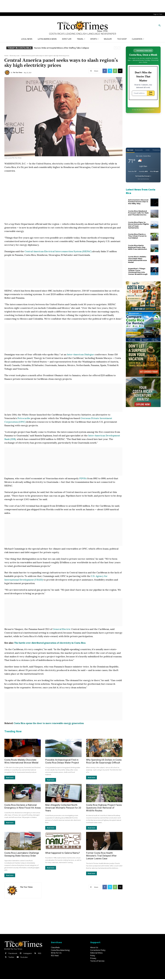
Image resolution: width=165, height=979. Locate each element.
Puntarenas (156, 150)
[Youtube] (17, 957)
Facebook (12, 953)
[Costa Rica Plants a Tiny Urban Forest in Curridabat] (154, 237)
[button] (159, 25)
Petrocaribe (23, 418)
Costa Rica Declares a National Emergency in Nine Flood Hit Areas (22, 806)
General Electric (62, 629)
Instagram (27, 953)
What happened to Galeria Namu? (62, 853)
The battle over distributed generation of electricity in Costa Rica (50, 642)
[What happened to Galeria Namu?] (63, 841)
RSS (39, 953)
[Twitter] (110, 71)
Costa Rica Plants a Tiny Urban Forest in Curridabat (137, 236)
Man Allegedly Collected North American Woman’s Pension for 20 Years (63, 808)
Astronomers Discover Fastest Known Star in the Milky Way (138, 202)
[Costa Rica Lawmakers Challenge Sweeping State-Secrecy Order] (22, 841)
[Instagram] (20, 953)
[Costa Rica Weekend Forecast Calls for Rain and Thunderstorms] (154, 214)
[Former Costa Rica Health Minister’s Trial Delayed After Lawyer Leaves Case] (104, 841)
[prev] (115, 47)
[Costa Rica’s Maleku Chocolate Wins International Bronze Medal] (22, 748)
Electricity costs (14, 56)
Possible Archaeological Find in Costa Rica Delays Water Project (62, 761)
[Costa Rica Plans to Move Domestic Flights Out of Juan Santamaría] (154, 225)
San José (130, 150)
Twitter (11, 957)
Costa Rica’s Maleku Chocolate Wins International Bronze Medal (21, 761)
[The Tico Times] (7, 72)
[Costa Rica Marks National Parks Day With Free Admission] (154, 248)
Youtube (24, 957)
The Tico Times (17, 72)
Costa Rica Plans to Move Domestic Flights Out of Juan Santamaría (138, 225)
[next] (119, 47)
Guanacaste (139, 150)
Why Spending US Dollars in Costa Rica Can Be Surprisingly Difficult (103, 761)
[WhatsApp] (115, 71)
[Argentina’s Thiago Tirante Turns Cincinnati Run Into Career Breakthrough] (154, 271)
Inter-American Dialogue (80, 354)
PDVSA (83, 478)
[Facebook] (104, 71)
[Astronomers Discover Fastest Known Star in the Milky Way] (154, 202)
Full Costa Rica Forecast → (143, 176)
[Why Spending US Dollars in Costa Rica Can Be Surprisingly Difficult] (104, 748)
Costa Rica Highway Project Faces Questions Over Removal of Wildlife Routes (104, 808)
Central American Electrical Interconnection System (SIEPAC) (58, 251)
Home (6, 56)
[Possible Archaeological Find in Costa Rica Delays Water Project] (63, 748)
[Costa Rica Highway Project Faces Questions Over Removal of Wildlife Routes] (104, 793)
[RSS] (35, 953)
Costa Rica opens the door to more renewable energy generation (49, 723)
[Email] (120, 71)
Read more (9, 777)
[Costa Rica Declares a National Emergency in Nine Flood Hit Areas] (22, 793)
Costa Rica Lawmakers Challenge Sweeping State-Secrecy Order (21, 854)
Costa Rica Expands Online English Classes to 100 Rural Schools (62, 48)
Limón (148, 150)
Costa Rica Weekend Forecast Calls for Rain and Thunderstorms (138, 213)
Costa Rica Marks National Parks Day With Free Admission (137, 247)
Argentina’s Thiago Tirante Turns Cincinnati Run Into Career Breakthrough (137, 271)
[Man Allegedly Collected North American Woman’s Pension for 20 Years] (63, 793)
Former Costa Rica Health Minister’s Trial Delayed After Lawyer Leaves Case (101, 856)
